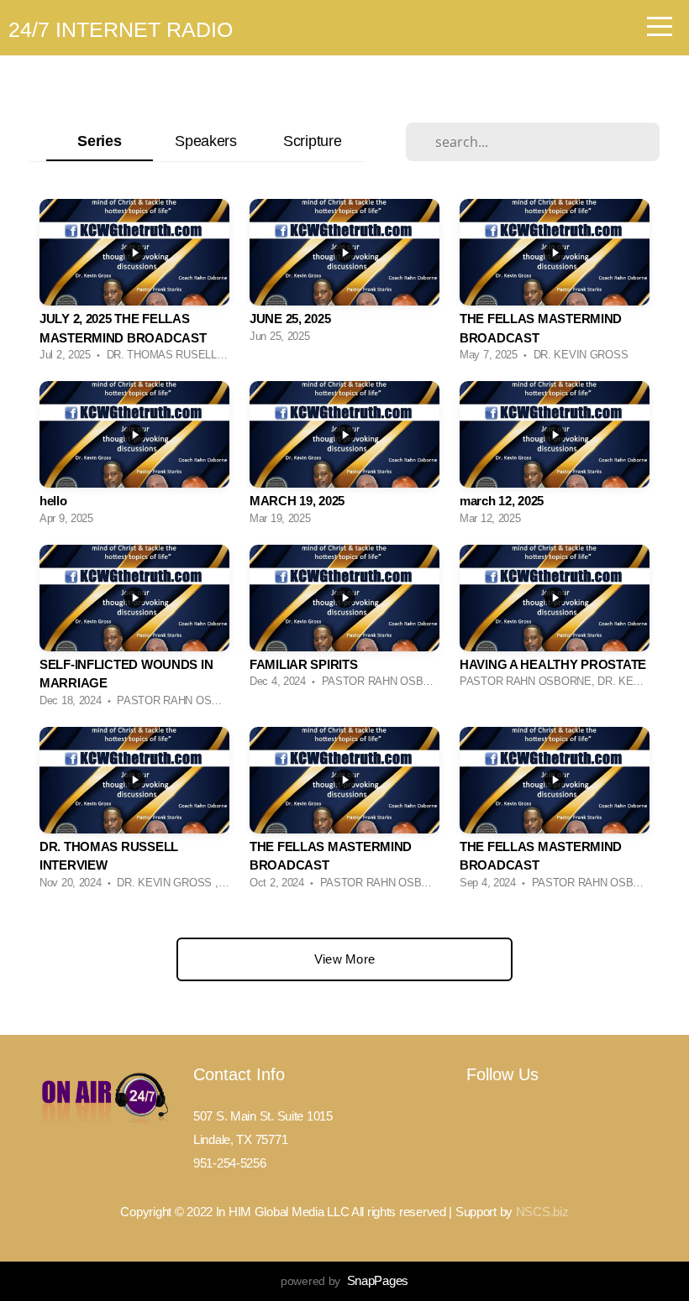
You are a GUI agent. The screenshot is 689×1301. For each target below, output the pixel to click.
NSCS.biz (542, 1211)
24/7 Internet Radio (120, 29)
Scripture (312, 140)
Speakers (206, 140)
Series (99, 140)
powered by (344, 1281)
